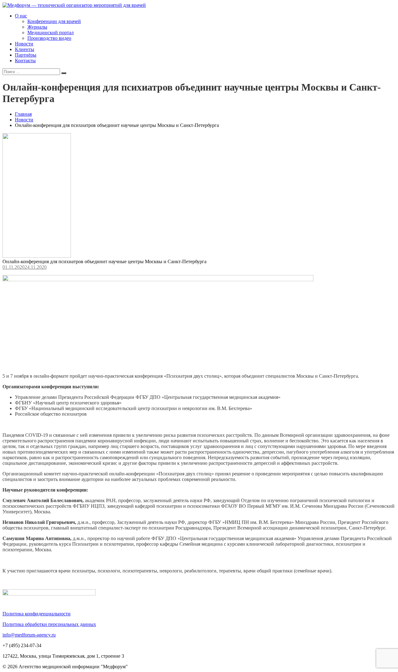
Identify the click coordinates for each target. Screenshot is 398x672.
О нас (21, 15)
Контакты (25, 60)
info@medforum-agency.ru (29, 634)
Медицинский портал (50, 32)
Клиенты (24, 49)
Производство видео (49, 38)
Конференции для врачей (54, 21)
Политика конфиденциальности (36, 613)
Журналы (37, 27)
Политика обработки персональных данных (49, 624)
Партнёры (25, 55)
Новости (24, 43)
